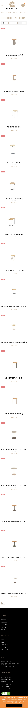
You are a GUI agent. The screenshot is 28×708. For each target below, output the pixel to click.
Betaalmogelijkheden (5, 646)
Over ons (2, 642)
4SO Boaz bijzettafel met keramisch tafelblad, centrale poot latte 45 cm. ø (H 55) (14, 486)
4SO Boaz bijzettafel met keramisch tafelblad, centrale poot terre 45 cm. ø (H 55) (14, 450)
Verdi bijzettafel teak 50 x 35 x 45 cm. (14, 235)
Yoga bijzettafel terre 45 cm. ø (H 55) (14, 378)
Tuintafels (15, 12)
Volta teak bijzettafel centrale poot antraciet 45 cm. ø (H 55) (14, 306)
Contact (2, 639)
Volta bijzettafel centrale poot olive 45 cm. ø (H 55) (14, 557)
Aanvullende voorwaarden (6, 651)
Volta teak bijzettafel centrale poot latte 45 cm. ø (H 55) (14, 342)
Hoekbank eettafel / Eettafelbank (7, 621)
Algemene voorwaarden (5, 649)
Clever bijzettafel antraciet (14, 163)
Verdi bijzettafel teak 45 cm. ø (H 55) (14, 199)
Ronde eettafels (4, 624)
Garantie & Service (4, 647)
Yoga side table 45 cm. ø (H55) (14, 127)
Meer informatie (16, 703)
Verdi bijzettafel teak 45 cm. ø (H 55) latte (14, 270)
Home (2, 12)
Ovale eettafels (4, 622)
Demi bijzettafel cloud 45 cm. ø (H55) (14, 55)
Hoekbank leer (3, 619)
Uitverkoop (3, 629)
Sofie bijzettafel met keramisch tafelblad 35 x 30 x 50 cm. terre (14, 593)
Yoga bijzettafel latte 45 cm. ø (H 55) (14, 414)
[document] (14, 702)
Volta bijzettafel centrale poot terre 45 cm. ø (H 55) (14, 522)
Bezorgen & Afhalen (4, 644)
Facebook (3, 688)
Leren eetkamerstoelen (5, 626)
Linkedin (9, 688)
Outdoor (8, 12)
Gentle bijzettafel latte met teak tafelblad (14, 91)
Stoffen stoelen (4, 627)
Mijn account (3, 640)
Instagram (6, 688)
